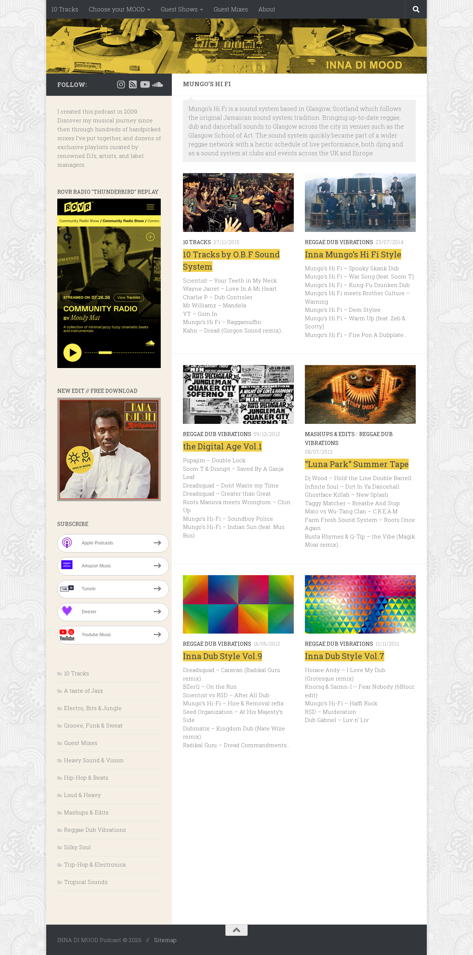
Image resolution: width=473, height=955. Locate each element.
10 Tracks (64, 9)
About (266, 9)
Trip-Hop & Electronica (95, 864)
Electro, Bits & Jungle (93, 708)
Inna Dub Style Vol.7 (344, 656)
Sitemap (165, 940)
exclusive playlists (82, 147)
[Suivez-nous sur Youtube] (144, 84)
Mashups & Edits (330, 434)
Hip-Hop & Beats (86, 777)
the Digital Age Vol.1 (222, 446)
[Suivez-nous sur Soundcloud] (156, 84)
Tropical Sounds (86, 881)
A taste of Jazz (83, 690)
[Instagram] (120, 84)
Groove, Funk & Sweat (93, 725)
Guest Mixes (231, 9)
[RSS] (132, 84)
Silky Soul (77, 847)
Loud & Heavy (82, 795)
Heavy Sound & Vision (94, 760)
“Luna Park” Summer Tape (357, 464)
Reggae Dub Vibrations (339, 242)
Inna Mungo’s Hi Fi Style (353, 254)
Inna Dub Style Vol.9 (222, 656)
